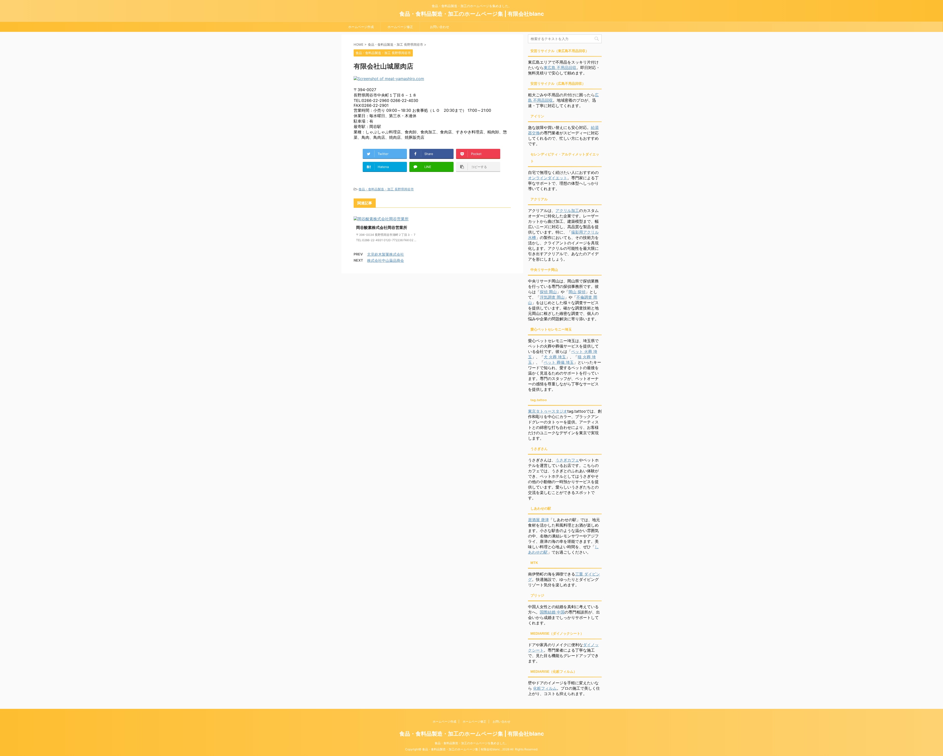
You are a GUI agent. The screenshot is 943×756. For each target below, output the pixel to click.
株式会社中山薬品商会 (385, 260)
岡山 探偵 (577, 291)
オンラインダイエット (547, 177)
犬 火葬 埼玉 (555, 356)
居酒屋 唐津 (538, 519)
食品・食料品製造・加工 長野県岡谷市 (386, 189)
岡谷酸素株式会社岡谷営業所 (381, 227)
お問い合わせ (439, 27)
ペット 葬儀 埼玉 (559, 362)
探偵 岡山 (548, 291)
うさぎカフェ (567, 460)
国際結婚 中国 (552, 612)
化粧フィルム (545, 688)
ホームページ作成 (361, 27)
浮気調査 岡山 (552, 297)
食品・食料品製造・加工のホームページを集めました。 (471, 743)
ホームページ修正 (400, 27)
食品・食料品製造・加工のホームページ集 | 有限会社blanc (471, 14)
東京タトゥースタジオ (547, 411)
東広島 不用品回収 (560, 67)
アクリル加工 (567, 210)
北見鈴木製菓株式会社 (385, 254)
